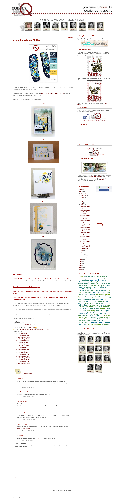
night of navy (40, 329)
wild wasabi (105, 324)
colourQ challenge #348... (23, 339)
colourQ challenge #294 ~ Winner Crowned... (85, 217)
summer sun (107, 320)
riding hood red (106, 315)
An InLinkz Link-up (30, 324)
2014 (80, 259)
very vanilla (90, 324)
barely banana (105, 278)
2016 (80, 189)
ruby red (93, 317)
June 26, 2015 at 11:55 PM (28, 408)
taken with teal (83, 322)
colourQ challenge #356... (23, 345)
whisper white (97, 324)
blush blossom (105, 282)
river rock (81, 317)
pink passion (102, 308)
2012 (80, 263)
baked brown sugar (89, 278)
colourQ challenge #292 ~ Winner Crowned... (85, 238)
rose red (87, 317)
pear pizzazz (94, 308)
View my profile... (82, 182)
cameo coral (87, 287)
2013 (80, 261)
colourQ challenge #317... (23, 347)
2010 (80, 267)
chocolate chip (91, 289)
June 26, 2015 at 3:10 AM (28, 396)
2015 (80, 191)
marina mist (33, 329)
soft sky (47, 329)
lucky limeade (91, 301)
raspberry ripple (94, 314)
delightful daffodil (24, 329)
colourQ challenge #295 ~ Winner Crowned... (85, 212)
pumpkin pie (83, 314)
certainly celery (98, 287)
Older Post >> (70, 477)
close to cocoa (100, 289)
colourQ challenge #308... (23, 349)
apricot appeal (101, 276)
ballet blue (98, 278)
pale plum (106, 306)
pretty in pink (91, 312)
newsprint (108, 303)
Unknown (19, 413)
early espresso (90, 294)
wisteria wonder (89, 326)
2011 (80, 265)
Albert (18, 435)
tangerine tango (96, 322)
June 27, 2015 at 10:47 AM (28, 419)
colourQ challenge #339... (23, 361)
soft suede (105, 319)
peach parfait (84, 308)
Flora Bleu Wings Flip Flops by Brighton (52, 93)
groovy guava (86, 297)
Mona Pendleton (21, 392)
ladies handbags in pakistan (24, 428)
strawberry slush (84, 320)
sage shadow (101, 317)
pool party (99, 310)
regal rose (85, 315)
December (84, 193)
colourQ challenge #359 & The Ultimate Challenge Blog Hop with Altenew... (35, 344)
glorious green (89, 296)
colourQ (2, 497)
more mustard (99, 303)
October (83, 197)
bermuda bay (84, 282)
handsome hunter (102, 297)
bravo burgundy (105, 283)
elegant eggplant (100, 294)
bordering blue (93, 283)
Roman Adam (20, 424)
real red (103, 314)
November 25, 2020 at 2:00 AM (29, 430)
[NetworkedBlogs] (104, 187)
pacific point (98, 306)
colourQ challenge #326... (23, 352)
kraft (102, 299)
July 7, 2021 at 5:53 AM (27, 440)
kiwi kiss (95, 299)
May (82, 250)
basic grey (104, 280)
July (82, 203)
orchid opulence (89, 306)
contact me (103, 179)
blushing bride (83, 283)
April (82, 252)
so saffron (91, 319)
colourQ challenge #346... (23, 340)
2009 (80, 269)
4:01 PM (32, 328)
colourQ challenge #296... (26, 40)
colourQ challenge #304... (23, 356)
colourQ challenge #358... (23, 337)
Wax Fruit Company (95, 176)
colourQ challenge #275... (23, 333)
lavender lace (108, 299)
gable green (107, 294)
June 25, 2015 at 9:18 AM (28, 387)
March (82, 254)
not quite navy (94, 305)
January (83, 257)
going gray (98, 296)
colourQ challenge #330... (23, 351)
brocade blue (92, 285)
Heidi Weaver (20, 401)
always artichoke (89, 276)
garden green (81, 296)
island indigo (87, 299)
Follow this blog (104, 190)
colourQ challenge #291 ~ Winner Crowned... (85, 246)
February (83, 256)
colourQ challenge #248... (23, 335)
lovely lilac (82, 301)
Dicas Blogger (17, 497)
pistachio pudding (91, 310)
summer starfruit (97, 320)
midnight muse (89, 303)
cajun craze (100, 285)
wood (97, 326)
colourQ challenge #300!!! (23, 358)
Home (43, 477)
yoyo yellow (102, 326)
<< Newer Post (16, 477)
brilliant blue (83, 285)
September (84, 199)
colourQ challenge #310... (23, 354)
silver (85, 319)
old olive (103, 305)
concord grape (89, 290)
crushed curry (86, 292)
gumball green (94, 297)
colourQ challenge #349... (23, 359)
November (84, 195)
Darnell (19, 378)
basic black (94, 280)
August (83, 201)
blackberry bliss (95, 282)
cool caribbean (101, 291)
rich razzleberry (95, 315)
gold (105, 296)
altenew (81, 276)
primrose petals (102, 312)
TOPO (121, 497)
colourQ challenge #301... (23, 342)
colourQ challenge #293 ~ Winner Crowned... (85, 229)
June (82, 204)
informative (39, 438)
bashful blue (85, 280)
